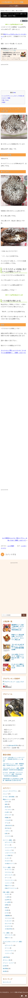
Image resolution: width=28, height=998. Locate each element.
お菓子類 (5, 957)
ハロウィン (8, 830)
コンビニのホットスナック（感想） (13, 941)
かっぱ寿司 (8, 902)
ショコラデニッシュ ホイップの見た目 (13, 96)
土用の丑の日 (8, 825)
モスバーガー (8, 923)
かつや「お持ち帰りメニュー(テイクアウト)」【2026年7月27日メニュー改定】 (13, 759)
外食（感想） (6, 892)
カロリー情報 (6, 98)
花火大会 (7, 828)
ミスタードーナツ (9, 852)
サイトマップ (7, 982)
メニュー (5, 794)
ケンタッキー (8, 921)
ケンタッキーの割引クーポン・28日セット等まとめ (17, 666)
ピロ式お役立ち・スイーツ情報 (12, 2)
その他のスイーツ (9, 863)
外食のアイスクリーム (10, 888)
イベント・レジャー (8, 963)
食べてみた (5, 100)
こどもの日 (8, 820)
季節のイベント (7, 799)
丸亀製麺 (7, 915)
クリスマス (8, 836)
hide (14, 92)
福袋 (6, 804)
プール (6, 822)
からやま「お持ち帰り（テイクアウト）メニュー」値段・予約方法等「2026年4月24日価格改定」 (13, 774)
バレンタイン (8, 809)
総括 (3, 102)
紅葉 (6, 833)
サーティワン (8, 869)
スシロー (7, 858)
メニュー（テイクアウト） (10, 791)
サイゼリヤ (8, 860)
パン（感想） (6, 932)
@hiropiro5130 (13, 745)
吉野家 (6, 905)
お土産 (5, 965)
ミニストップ (8, 850)
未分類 (5, 971)
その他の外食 (8, 928)
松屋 (6, 907)
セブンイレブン (9, 842)
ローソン (7, 845)
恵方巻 (6, 807)
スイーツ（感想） (8, 840)
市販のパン (8, 937)
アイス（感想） (7, 867)
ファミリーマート (9, 847)
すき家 (6, 910)
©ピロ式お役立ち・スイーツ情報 (8, 992)
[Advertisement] (14, 76)
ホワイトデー (8, 815)
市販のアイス (8, 885)
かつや (6, 913)
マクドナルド (8, 872)
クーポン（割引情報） (9, 796)
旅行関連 (5, 968)
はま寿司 (7, 899)
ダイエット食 (6, 960)
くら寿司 (7, 897)
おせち (6, 801)
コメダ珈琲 (24, 20)
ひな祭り (7, 812)
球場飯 (6, 817)
